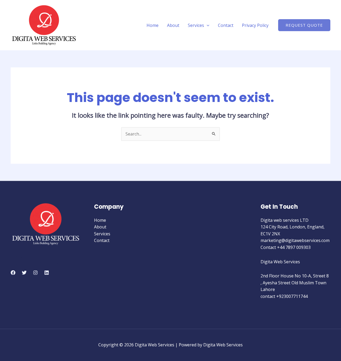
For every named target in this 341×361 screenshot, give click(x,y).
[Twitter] (24, 272)
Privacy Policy (255, 25)
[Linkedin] (46, 272)
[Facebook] (13, 272)
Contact (225, 25)
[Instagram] (35, 272)
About (173, 25)
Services (196, 25)
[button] (206, 25)
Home (153, 25)
